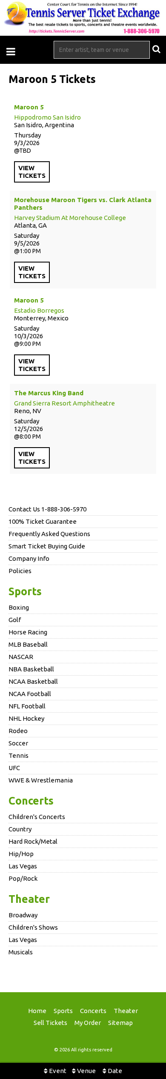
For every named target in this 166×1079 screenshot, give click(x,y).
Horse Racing (28, 632)
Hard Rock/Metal (33, 841)
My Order (87, 1022)
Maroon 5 (29, 107)
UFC (14, 767)
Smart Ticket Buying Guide (47, 546)
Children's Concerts (37, 816)
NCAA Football (30, 693)
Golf (15, 619)
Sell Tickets (50, 1022)
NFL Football (27, 706)
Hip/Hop (21, 853)
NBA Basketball (31, 669)
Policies (20, 570)
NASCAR (21, 656)
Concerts (31, 801)
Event (57, 1070)
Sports (25, 591)
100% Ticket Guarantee (43, 521)
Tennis (19, 755)
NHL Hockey (26, 718)
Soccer (18, 743)
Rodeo (18, 730)
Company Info (29, 558)
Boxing (19, 607)
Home (37, 1010)
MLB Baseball (28, 644)
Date (114, 1070)
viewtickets (32, 171)
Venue (86, 1070)
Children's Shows (33, 927)
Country (20, 829)
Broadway (23, 915)
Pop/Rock (23, 878)
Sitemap (120, 1022)
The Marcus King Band (48, 393)
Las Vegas (23, 866)
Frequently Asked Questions (49, 533)
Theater (29, 899)
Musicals (21, 952)
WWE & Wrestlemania (41, 780)
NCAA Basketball (33, 681)
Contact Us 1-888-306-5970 (47, 509)
